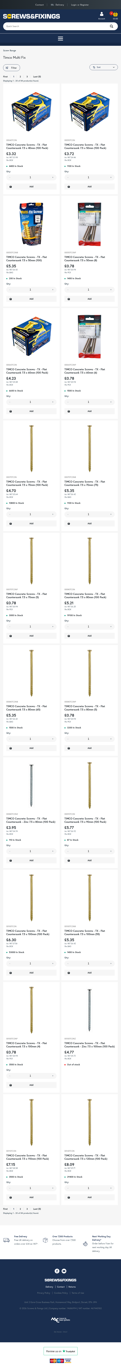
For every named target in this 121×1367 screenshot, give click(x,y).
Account (101, 18)
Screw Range (9, 50)
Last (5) (37, 76)
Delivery (60, 4)
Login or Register (80, 4)
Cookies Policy (61, 1293)
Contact (39, 4)
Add (31, 186)
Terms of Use (78, 1293)
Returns (72, 1287)
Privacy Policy (43, 1293)
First (5, 76)
